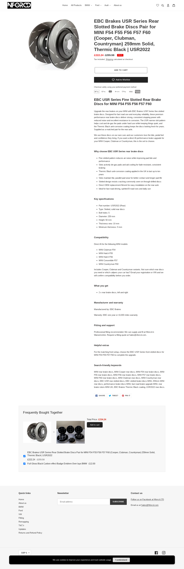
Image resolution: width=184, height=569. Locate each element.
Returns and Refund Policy (30, 533)
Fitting (21, 518)
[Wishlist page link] (157, 5)
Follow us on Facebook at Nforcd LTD (147, 499)
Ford (21, 510)
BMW (21, 507)
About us (22, 503)
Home (21, 499)
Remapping (24, 522)
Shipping (109, 59)
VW (20, 514)
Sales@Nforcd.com (150, 505)
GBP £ (24, 553)
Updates (22, 529)
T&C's (21, 525)
